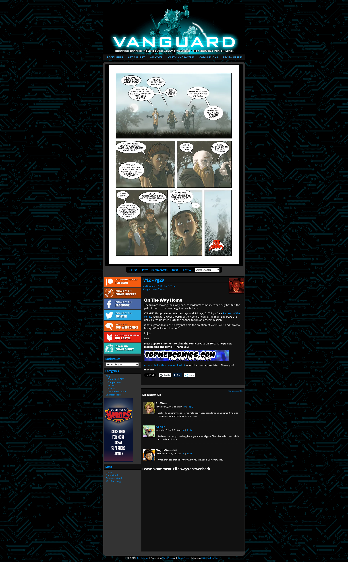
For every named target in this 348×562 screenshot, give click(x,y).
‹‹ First (133, 270)
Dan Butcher (142, 558)
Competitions (114, 382)
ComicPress (183, 558)
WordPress (167, 558)
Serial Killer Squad (116, 391)
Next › (176, 270)
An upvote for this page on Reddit (164, 365)
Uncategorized (113, 394)
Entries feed (112, 475)
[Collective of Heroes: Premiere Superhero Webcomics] (118, 460)
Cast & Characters (181, 57)
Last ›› (187, 270)
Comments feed (114, 478)
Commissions (208, 57)
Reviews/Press (233, 57)
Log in (109, 472)
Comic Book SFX (115, 379)
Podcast (111, 388)
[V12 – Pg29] (174, 263)
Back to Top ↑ (213, 558)
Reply (190, 406)
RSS (203, 558)
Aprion (160, 427)
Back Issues (115, 57)
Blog (108, 376)
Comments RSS (235, 390)
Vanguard (174, 29)
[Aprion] (149, 436)
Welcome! (156, 57)
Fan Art (111, 385)
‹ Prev (144, 270)
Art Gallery (136, 57)
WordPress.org (113, 481)
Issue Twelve (158, 289)
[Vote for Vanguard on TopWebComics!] (186, 360)
